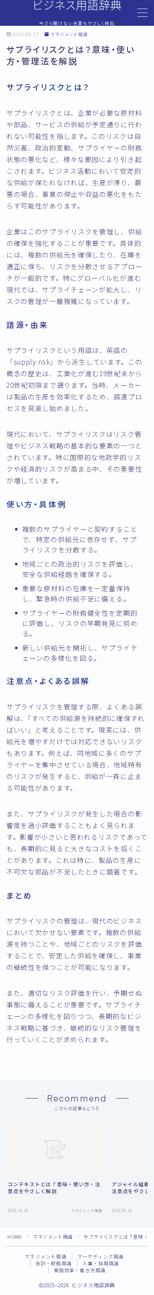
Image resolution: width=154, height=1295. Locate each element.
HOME (14, 1236)
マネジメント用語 (69, 34)
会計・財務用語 (54, 1263)
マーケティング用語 (100, 1256)
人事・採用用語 (101, 1263)
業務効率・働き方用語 (80, 1270)
